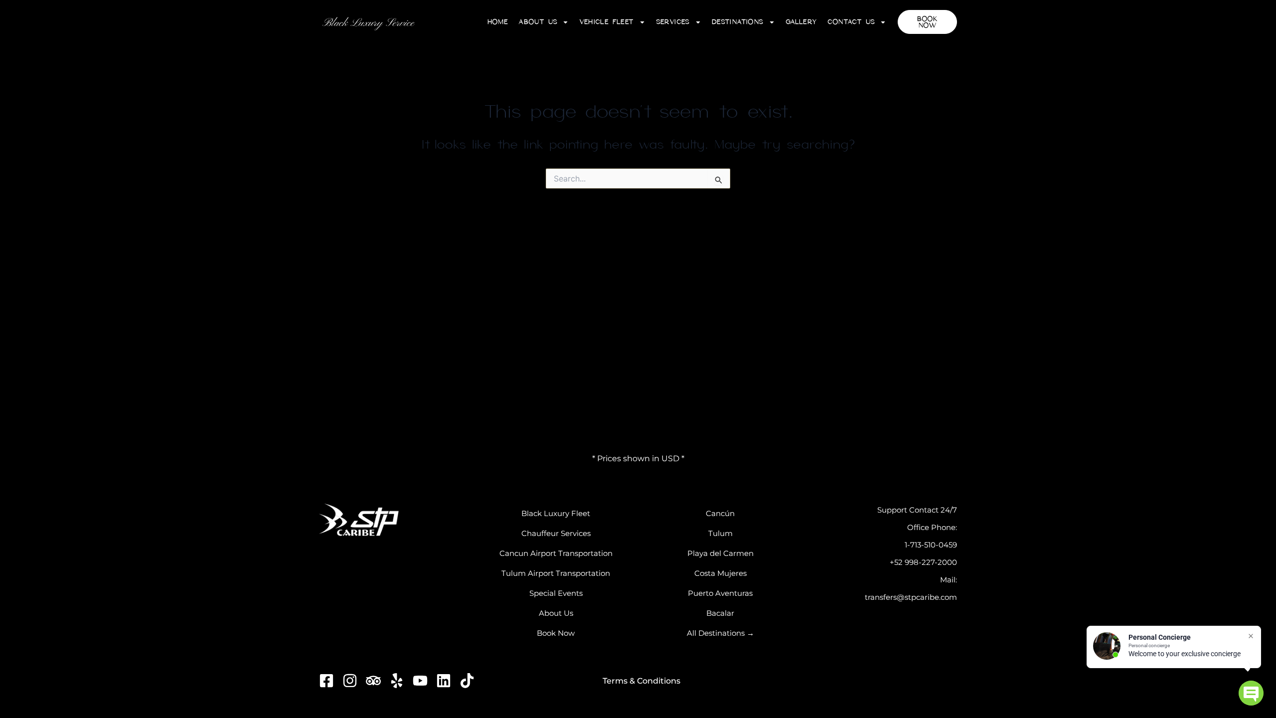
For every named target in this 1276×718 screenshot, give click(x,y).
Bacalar (720, 613)
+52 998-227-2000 (923, 562)
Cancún (720, 513)
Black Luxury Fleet (555, 513)
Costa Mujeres (720, 573)
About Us (537, 21)
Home (497, 21)
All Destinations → (720, 633)
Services (673, 21)
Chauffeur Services (556, 533)
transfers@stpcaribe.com (911, 597)
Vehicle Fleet (606, 21)
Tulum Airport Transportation (555, 573)
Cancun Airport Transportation (556, 553)
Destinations (738, 21)
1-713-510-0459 (931, 544)
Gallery (801, 21)
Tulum (720, 533)
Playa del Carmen (720, 553)
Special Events (556, 593)
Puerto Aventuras (720, 593)
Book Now (556, 633)
